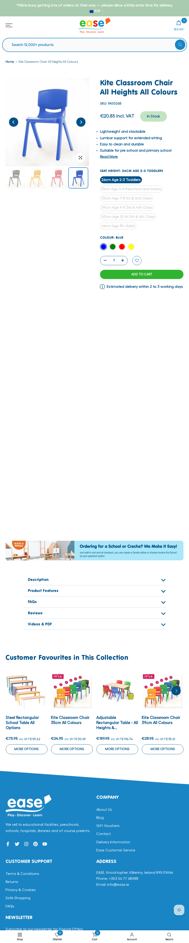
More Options (26, 749)
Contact (103, 834)
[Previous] (13, 122)
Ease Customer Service (115, 850)
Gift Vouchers (108, 826)
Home (10, 61)
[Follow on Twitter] (17, 844)
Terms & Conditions (22, 874)
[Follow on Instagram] (26, 844)
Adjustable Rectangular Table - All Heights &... (117, 723)
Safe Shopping (18, 898)
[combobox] (96, 44)
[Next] (81, 122)
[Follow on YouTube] (44, 844)
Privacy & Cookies (21, 890)
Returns (12, 882)
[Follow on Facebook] (8, 844)
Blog (100, 818)
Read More (109, 157)
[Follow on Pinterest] (35, 844)
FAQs (10, 906)
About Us (104, 809)
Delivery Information (113, 842)
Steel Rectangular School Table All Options (22, 723)
